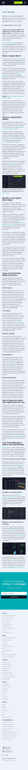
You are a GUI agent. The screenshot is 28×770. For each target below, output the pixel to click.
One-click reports (21, 535)
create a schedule (19, 322)
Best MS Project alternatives (8, 726)
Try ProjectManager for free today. (14, 567)
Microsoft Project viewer (7, 730)
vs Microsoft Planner (6, 686)
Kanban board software (7, 624)
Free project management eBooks (9, 637)
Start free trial (18, 2)
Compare (4, 682)
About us (4, 704)
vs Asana (4, 692)
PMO (3, 652)
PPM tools (4, 630)
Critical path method (6, 650)
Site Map (14, 760)
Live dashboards (10, 530)
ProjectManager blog (7, 720)
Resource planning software (8, 617)
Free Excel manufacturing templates (9, 737)
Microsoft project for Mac (7, 722)
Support (3, 706)
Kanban (3, 648)
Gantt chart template (6, 664)
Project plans (4, 644)
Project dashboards (6, 626)
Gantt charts (4, 642)
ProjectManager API (6, 717)
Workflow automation (6, 619)
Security (4, 708)
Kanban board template (7, 666)
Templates (5, 659)
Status (3, 714)
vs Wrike (4, 694)
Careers (3, 712)
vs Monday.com (5, 690)
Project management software (10, 42)
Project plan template (6, 662)
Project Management (8, 12)
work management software (18, 436)
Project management (6, 639)
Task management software (8, 628)
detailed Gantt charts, (7, 138)
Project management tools (7, 632)
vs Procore (4, 696)
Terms (3, 760)
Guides (4, 635)
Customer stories (5, 710)
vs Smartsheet (5, 688)
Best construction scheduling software (10, 732)
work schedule (18, 58)
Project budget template (7, 672)
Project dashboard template (7, 674)
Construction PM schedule (7, 728)
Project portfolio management (8, 656)
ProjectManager (11, 163)
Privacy (10, 760)
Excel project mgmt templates (8, 724)
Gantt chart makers (6, 621)
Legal (7, 760)
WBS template (5, 670)
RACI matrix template (6, 668)
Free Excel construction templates (9, 734)
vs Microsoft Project (6, 684)
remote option (11, 362)
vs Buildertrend (5, 699)
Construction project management (9, 654)
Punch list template (6, 679)
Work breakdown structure (7, 646)
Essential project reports (7, 739)
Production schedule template (8, 676)
